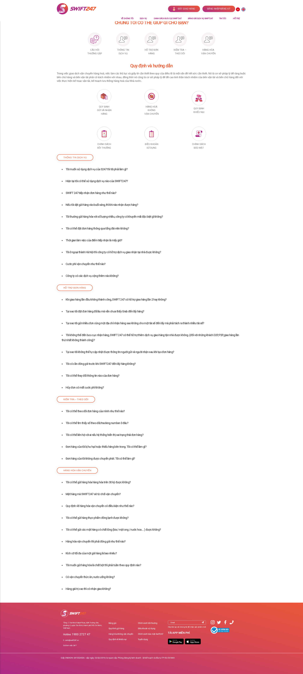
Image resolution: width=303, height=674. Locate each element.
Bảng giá (112, 623)
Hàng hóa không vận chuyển (121, 634)
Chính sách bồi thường (147, 623)
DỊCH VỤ (143, 18)
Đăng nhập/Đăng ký (218, 9)
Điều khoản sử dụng (146, 628)
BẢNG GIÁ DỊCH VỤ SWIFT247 (200, 18)
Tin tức (222, 18)
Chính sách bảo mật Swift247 (150, 634)
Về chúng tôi (127, 18)
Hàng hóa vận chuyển (77, 470)
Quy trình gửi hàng (116, 628)
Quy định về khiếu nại (118, 639)
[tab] (151, 169)
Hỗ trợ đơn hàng (74, 287)
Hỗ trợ (236, 18)
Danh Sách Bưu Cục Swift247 (168, 18)
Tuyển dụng (143, 639)
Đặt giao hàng (186, 9)
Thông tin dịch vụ (75, 157)
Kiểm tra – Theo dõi (75, 399)
